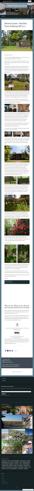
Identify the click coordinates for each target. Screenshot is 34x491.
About (3, 475)
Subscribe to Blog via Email (7, 386)
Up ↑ (17, 487)
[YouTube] (3, 380)
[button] (10, 108)
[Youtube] (17, 10)
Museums (15, 465)
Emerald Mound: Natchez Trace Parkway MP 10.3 (12, 364)
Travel (8, 468)
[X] (2, 380)
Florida (20, 462)
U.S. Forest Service (20, 468)
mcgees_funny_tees (17, 329)
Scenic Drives (11, 362)
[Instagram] (5, 380)
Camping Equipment (23, 460)
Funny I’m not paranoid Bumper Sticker (17, 336)
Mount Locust (6, 362)
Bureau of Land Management (15, 460)
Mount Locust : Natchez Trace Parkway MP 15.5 (15, 25)
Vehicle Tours (26, 468)
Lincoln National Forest (5, 465)
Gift (29, 1)
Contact (3, 478)
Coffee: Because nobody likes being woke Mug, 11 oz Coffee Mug (17, 328)
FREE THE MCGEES (17, 5)
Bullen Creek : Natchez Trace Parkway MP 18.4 (11, 366)
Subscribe (3, 393)
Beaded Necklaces (4, 460)
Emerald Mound (14, 57)
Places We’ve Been (5, 483)
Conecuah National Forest (5, 462)
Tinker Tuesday (4, 468)
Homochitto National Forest (26, 462)
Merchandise (10, 465)
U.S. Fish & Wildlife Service (13, 468)
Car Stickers (28, 460)
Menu (4, 16)
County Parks (11, 462)
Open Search (31, 16)
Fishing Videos (16, 462)
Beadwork (9, 460)
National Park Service (7, 360)
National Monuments (20, 465)
